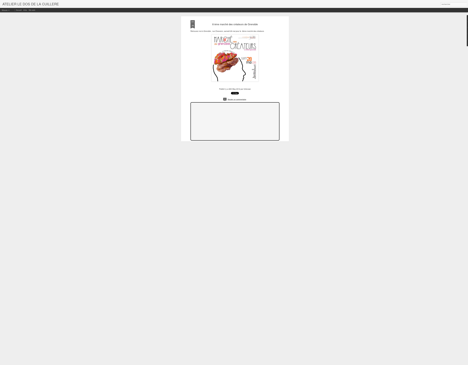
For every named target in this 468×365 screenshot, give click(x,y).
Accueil (19, 10)
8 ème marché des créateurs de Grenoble (235, 24)
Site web (32, 10)
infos (25, 10)
